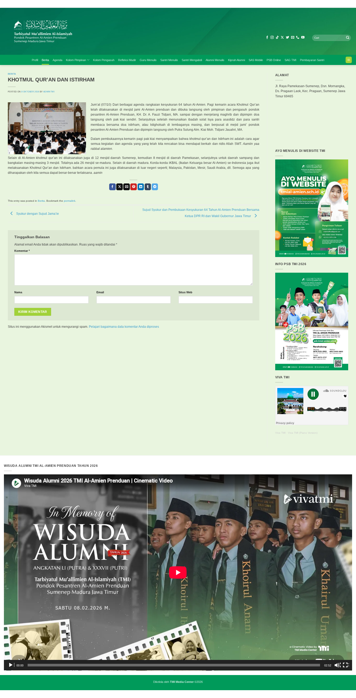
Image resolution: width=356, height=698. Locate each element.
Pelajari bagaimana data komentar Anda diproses (124, 327)
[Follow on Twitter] (287, 37)
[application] (178, 572)
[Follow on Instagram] (272, 37)
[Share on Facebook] (112, 186)
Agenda (57, 60)
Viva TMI (280, 432)
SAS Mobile (256, 60)
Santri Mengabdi (192, 60)
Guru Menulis (148, 60)
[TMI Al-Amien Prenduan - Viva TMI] (95, 31)
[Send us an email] (292, 37)
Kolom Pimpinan (76, 60)
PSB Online (274, 60)
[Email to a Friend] (126, 186)
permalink (69, 200)
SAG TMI (290, 60)
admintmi (48, 91)
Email (100, 292)
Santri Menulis (169, 60)
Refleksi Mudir (127, 60)
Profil (35, 60)
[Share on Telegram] (155, 186)
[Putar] (11, 665)
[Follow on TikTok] (277, 37)
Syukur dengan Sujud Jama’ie (37, 213)
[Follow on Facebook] (267, 37)
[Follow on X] (282, 37)
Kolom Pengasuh (103, 60)
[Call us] (297, 37)
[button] (349, 60)
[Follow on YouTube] (302, 37)
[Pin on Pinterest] (133, 186)
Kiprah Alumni (236, 60)
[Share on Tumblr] (148, 186)
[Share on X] (119, 186)
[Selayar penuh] (346, 665)
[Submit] (347, 37)
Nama (18, 292)
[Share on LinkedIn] (141, 186)
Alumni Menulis (215, 60)
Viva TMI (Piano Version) (302, 432)
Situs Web (185, 292)
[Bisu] (337, 665)
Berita (45, 60)
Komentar (22, 250)
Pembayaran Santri (312, 60)
